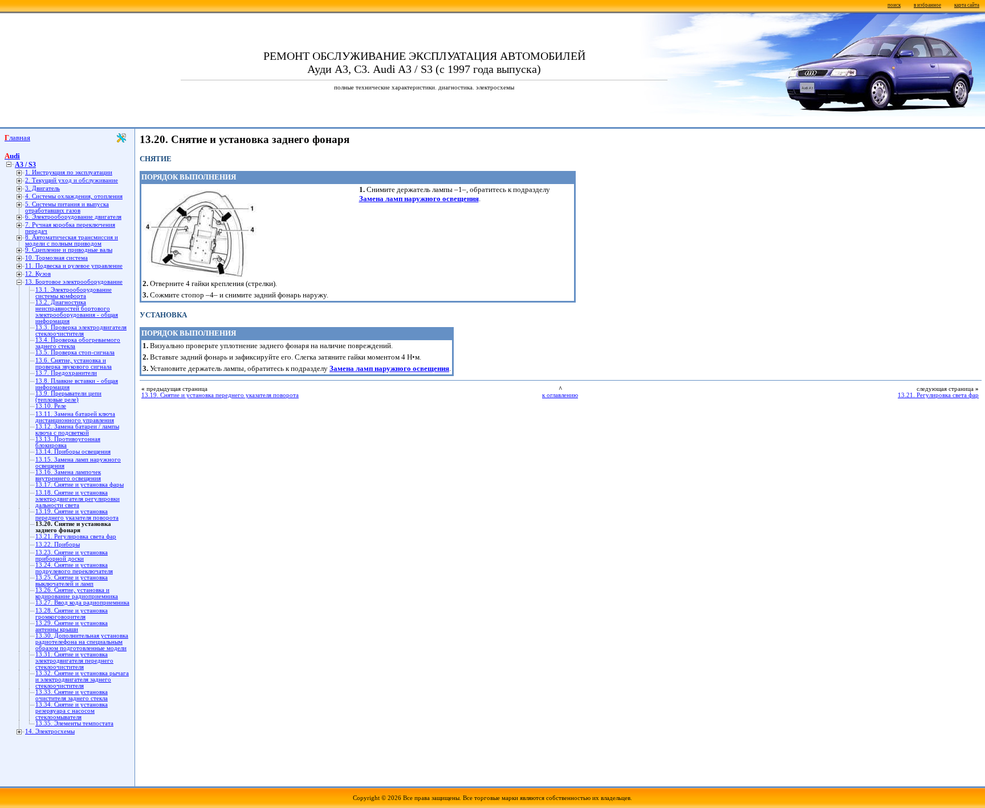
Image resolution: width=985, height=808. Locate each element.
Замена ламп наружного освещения (419, 198)
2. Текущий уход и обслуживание (71, 180)
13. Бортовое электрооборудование (74, 282)
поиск (894, 5)
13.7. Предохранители (66, 373)
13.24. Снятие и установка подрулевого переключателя (74, 568)
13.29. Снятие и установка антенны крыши (71, 626)
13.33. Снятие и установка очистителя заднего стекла (71, 695)
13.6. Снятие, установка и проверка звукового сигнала (73, 363)
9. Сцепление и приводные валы (68, 250)
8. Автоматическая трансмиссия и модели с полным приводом (71, 240)
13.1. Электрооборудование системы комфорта (73, 293)
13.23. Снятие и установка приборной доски (71, 555)
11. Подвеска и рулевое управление (74, 266)
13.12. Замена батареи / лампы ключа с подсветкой (77, 429)
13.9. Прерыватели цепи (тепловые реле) (68, 396)
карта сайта (966, 5)
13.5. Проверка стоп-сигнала (75, 352)
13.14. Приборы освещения (73, 451)
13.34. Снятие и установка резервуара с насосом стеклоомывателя (71, 710)
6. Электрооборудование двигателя (73, 217)
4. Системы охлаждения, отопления (74, 196)
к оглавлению (560, 395)
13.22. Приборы (57, 544)
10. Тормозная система (56, 258)
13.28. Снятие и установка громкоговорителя (71, 613)
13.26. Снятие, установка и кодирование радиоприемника (76, 593)
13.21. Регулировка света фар (75, 536)
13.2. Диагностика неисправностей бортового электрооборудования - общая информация (76, 311)
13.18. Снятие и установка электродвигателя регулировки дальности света (77, 498)
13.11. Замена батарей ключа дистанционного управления (75, 417)
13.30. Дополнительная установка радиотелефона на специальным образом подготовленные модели (81, 641)
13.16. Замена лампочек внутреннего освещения (68, 475)
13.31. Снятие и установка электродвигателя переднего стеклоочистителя (74, 660)
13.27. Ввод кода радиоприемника (82, 602)
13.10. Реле (50, 406)
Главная (17, 137)
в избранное (927, 5)
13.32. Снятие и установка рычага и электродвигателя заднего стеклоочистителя (82, 679)
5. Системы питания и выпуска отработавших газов (67, 207)
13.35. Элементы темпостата (74, 723)
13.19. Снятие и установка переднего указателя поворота (77, 514)
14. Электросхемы (50, 731)
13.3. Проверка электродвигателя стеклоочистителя (81, 330)
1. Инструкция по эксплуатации (68, 172)
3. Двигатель (42, 188)
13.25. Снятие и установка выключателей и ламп (71, 580)
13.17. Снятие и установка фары (79, 484)
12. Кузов (38, 274)
